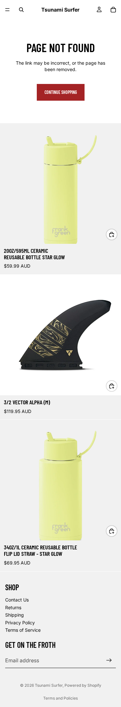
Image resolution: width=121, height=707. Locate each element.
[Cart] (113, 10)
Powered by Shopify (83, 685)
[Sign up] (109, 660)
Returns (13, 607)
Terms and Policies (60, 698)
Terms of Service (23, 630)
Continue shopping (61, 92)
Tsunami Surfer (49, 685)
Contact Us (17, 599)
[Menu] (7, 9)
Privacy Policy (20, 622)
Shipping (14, 615)
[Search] (21, 10)
